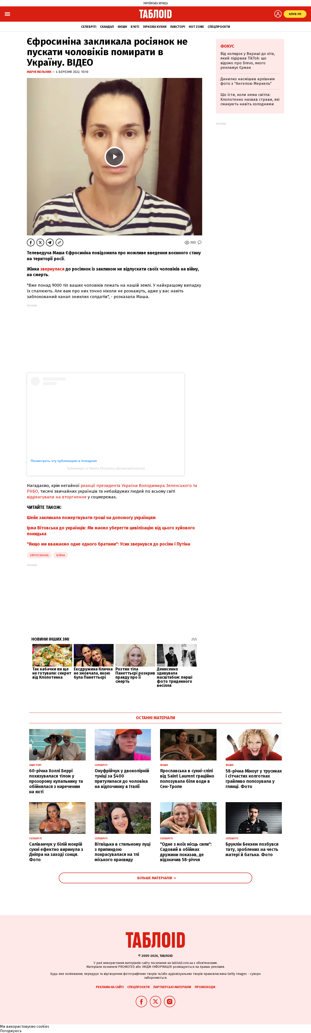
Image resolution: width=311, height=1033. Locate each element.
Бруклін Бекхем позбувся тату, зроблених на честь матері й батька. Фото (252, 849)
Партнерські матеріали (172, 987)
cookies (42, 1026)
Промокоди (205, 987)
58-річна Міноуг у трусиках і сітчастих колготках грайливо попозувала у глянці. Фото (254, 778)
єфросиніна (39, 555)
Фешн (122, 27)
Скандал (107, 27)
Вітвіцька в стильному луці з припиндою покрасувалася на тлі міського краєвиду (122, 852)
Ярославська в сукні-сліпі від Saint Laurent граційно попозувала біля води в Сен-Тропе (187, 778)
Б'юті (135, 27)
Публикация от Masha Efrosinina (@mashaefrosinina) (106, 468)
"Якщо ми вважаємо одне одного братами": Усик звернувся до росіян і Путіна (108, 544)
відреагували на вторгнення (57, 497)
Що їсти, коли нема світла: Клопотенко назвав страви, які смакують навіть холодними (249, 99)
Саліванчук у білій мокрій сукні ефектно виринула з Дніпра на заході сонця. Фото (56, 852)
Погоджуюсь (11, 1031)
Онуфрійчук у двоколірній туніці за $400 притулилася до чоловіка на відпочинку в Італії (122, 778)
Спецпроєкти (219, 27)
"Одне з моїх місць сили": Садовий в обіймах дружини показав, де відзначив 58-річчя (186, 852)
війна (60, 555)
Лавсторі (177, 27)
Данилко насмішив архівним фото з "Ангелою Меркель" (247, 81)
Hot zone (196, 27)
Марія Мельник (39, 72)
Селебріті (88, 27)
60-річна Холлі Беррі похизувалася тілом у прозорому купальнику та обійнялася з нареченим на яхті (56, 781)
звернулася (51, 269)
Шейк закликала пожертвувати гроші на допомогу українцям (91, 517)
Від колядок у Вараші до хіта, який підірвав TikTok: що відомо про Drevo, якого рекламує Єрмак (247, 60)
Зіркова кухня (154, 27)
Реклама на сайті (110, 987)
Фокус (227, 46)
